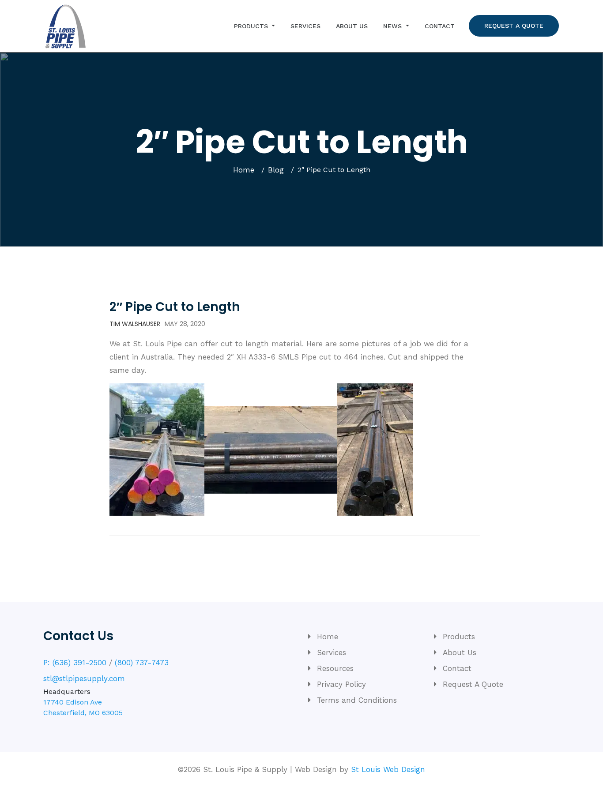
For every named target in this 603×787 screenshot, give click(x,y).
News (393, 26)
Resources (335, 668)
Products (252, 26)
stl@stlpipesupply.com (84, 678)
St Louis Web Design (388, 769)
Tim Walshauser (134, 323)
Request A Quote (513, 25)
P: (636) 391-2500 (74, 662)
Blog (276, 169)
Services (305, 26)
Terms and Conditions (357, 700)
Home (243, 169)
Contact (440, 26)
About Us (352, 26)
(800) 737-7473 (142, 662)
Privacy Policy (341, 684)
